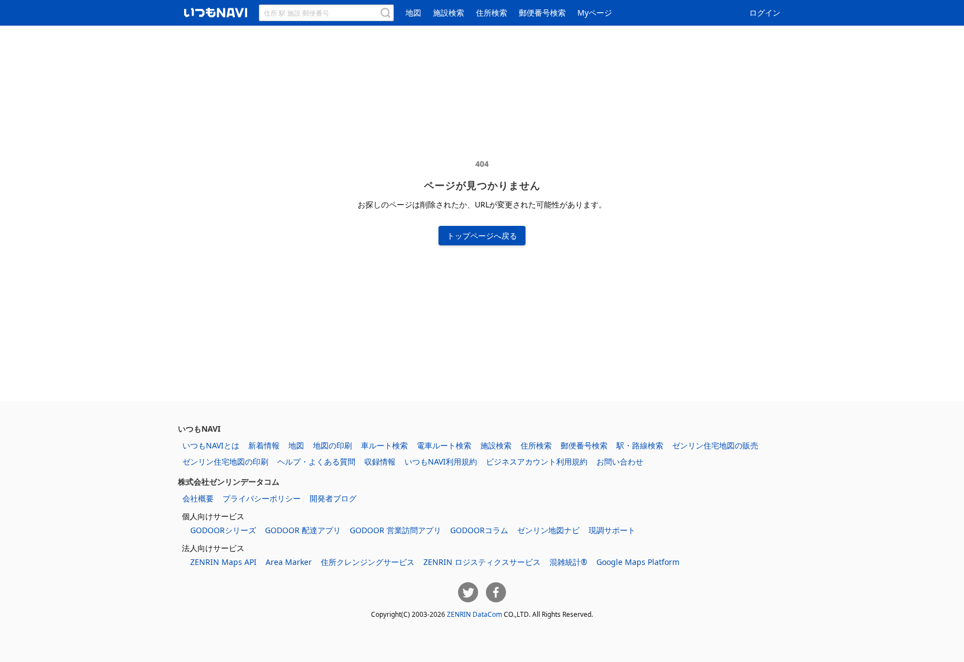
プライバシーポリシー (262, 498)
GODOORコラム (479, 530)
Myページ (594, 12)
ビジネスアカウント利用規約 (536, 461)
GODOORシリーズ (223, 530)
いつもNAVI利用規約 (440, 461)
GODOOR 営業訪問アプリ (395, 530)
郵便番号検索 (542, 12)
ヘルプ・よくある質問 (316, 461)
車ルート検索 (384, 445)
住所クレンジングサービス (367, 562)
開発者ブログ (333, 498)
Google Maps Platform (637, 562)
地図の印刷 (332, 445)
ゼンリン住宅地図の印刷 (225, 461)
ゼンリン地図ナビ (548, 530)
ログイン (764, 12)
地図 (413, 12)
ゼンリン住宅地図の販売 (715, 445)
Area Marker (289, 562)
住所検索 (491, 12)
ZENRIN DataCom (474, 614)
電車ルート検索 (444, 445)
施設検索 (448, 12)
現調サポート (612, 530)
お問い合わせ (619, 461)
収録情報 (380, 461)
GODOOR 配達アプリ (303, 530)
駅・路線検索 (639, 445)
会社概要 (198, 498)
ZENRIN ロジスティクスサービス (482, 562)
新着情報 (263, 445)
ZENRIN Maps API (223, 562)
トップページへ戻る (482, 235)
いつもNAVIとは (210, 445)
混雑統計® (568, 562)
